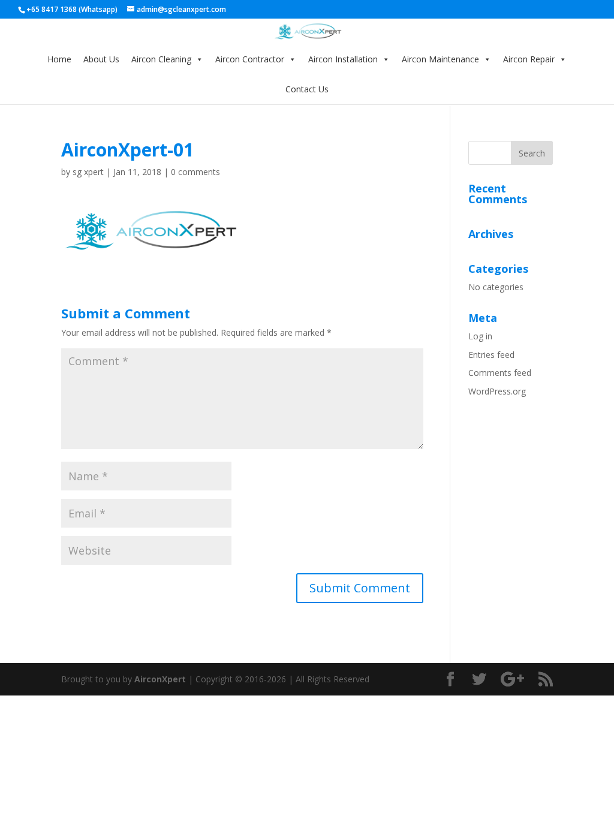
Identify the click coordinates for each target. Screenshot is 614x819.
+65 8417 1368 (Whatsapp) (72, 9)
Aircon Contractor (249, 59)
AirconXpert (160, 679)
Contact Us (307, 89)
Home (59, 59)
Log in (480, 336)
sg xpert (88, 171)
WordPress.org (497, 391)
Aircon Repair (529, 59)
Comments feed (499, 372)
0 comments (195, 171)
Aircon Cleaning (161, 59)
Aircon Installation (343, 59)
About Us (101, 59)
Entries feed (491, 354)
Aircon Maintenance (440, 59)
